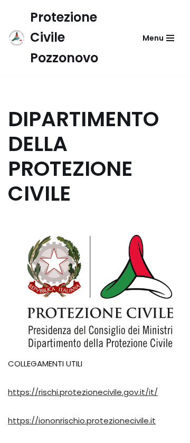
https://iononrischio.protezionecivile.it (82, 420)
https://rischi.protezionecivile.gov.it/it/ (83, 392)
